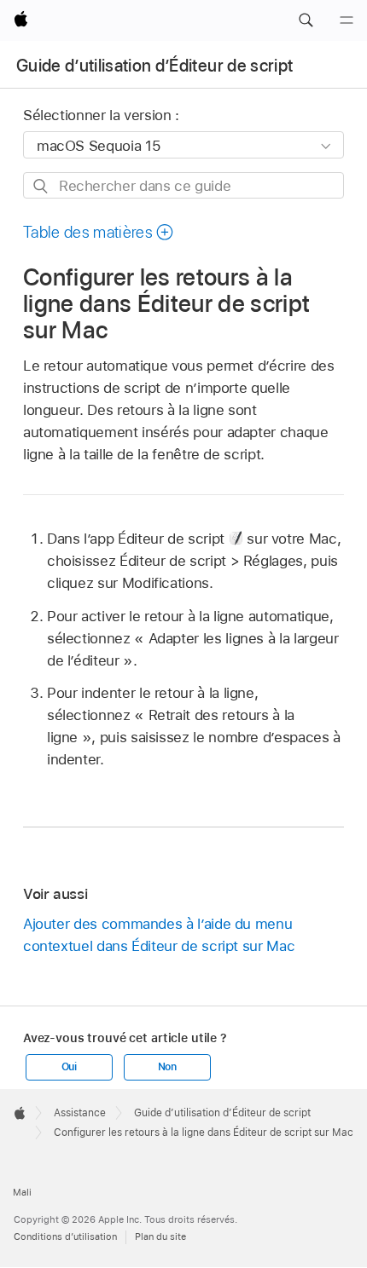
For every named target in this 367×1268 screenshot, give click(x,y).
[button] (305, 20)
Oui (69, 1067)
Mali (22, 1192)
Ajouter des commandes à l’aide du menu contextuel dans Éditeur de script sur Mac (158, 934)
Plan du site (160, 1236)
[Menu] (346, 20)
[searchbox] (183, 185)
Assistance (80, 1113)
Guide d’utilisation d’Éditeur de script (154, 65)
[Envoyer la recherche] (41, 186)
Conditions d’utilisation (65, 1236)
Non (167, 1067)
